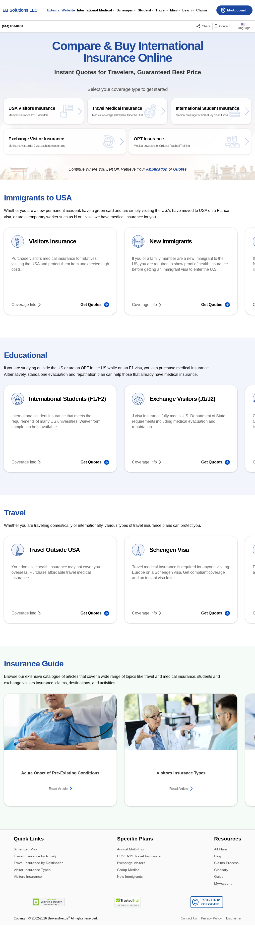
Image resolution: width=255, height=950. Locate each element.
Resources (227, 836)
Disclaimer (233, 915)
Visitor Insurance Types (32, 867)
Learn (187, 10)
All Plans (221, 846)
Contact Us (189, 915)
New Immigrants (130, 874)
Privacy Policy (211, 915)
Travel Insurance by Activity (35, 853)
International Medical (94, 10)
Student (144, 10)
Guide (219, 874)
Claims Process (226, 860)
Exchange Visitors (131, 860)
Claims (201, 10)
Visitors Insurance (28, 874)
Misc (174, 10)
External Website (61, 10)
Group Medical (128, 867)
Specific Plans (135, 836)
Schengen (125, 10)
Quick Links (29, 836)
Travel (160, 10)
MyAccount (223, 880)
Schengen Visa (25, 846)
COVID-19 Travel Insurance (139, 853)
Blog (217, 853)
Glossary (221, 867)
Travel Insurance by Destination (39, 860)
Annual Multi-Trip (130, 846)
